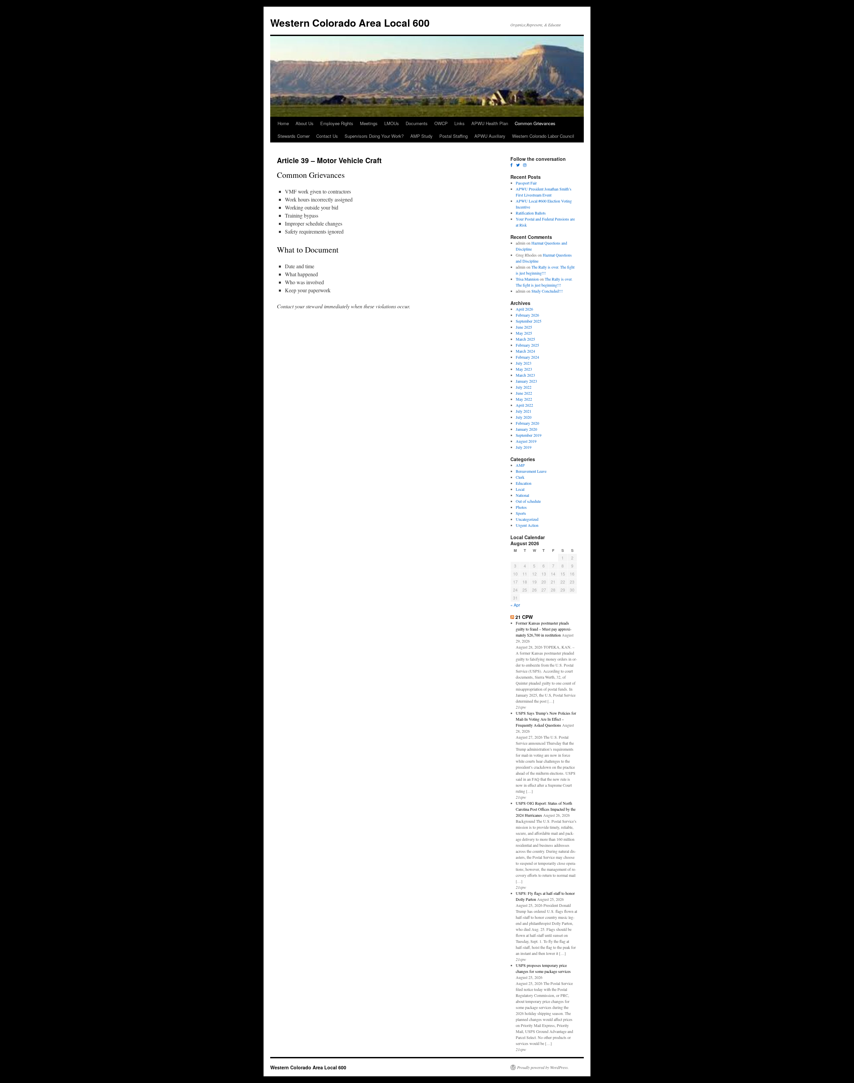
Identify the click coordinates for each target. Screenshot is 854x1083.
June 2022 (524, 393)
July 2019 (523, 447)
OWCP (441, 123)
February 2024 (527, 357)
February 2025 (527, 345)
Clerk (520, 477)
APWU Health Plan (489, 123)
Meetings (369, 123)
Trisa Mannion (527, 279)
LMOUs (391, 123)
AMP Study (421, 136)
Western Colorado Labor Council (543, 136)
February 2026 (527, 315)
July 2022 (523, 387)
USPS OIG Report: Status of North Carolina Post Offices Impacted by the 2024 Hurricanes (545, 809)
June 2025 (524, 327)
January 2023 (526, 381)
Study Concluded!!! (547, 291)
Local (520, 489)
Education (523, 483)
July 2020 (523, 417)
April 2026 (524, 309)
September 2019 (528, 435)
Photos (521, 507)
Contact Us (327, 136)
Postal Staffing (453, 136)
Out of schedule (528, 501)
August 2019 (526, 441)
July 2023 (523, 363)
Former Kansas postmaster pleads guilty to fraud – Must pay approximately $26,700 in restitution (543, 629)
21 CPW (524, 617)
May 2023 (524, 369)
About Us (305, 123)
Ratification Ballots (531, 213)
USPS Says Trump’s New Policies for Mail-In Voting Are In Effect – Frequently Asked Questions (546, 719)
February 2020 (527, 423)
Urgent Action (527, 525)
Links (459, 123)
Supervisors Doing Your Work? (374, 136)
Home (283, 123)
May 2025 (524, 333)
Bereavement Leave (531, 471)
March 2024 (525, 351)
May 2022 (524, 399)
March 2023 (525, 375)
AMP (520, 465)
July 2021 (523, 411)
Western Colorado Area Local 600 (350, 22)
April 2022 (524, 405)
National (522, 495)
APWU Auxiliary (489, 136)
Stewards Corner (294, 136)
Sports (521, 513)
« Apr (515, 605)
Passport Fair (526, 183)
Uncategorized (527, 519)
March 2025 (525, 339)
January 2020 (526, 429)
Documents (417, 123)
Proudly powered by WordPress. (543, 1067)
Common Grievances (535, 123)
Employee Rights (336, 123)
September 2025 (528, 321)
